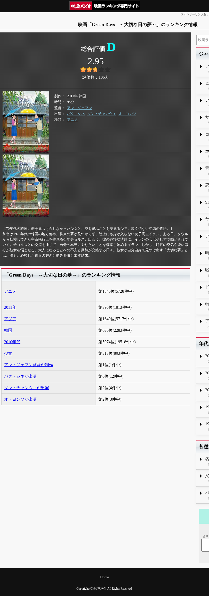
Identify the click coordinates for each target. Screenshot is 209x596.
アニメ (72, 120)
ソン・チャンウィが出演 (26, 388)
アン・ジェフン (79, 108)
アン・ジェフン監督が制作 (28, 365)
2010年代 (12, 342)
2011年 (10, 307)
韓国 (8, 330)
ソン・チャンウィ (101, 114)
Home (104, 577)
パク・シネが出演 (20, 376)
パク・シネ (76, 114)
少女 (8, 353)
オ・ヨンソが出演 (20, 399)
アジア (10, 319)
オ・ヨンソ (127, 114)
